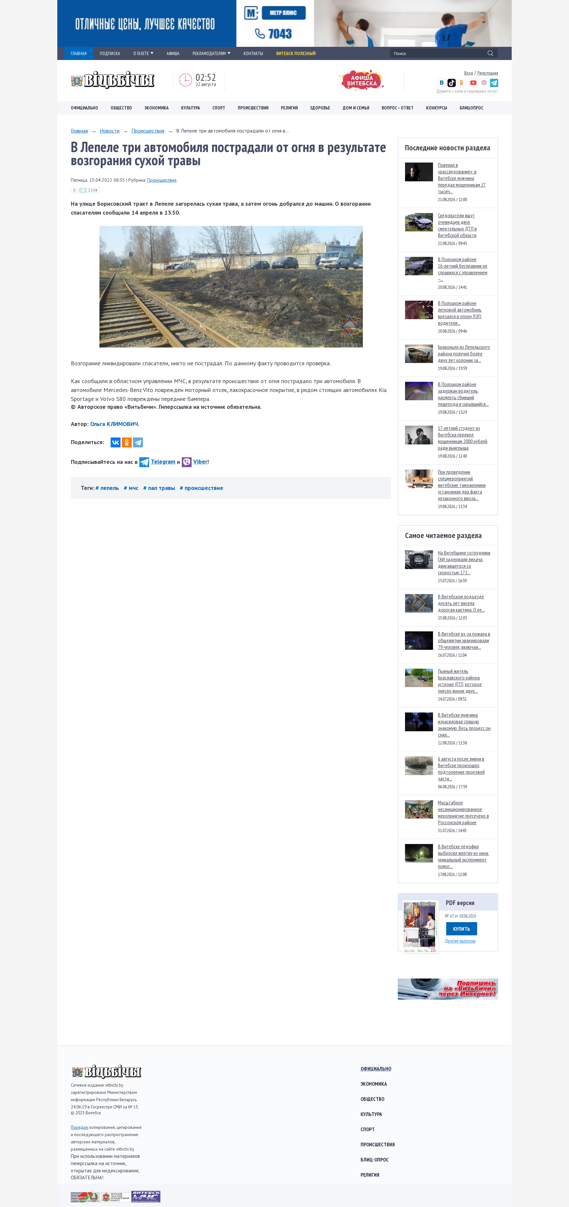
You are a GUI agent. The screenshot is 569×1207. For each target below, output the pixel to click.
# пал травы (159, 488)
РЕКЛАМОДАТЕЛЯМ (209, 53)
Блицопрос (471, 108)
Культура (190, 108)
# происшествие (201, 488)
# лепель (108, 488)
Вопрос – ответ (398, 108)
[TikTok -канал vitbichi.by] (451, 85)
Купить (461, 928)
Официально (84, 108)
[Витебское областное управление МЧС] (145, 1200)
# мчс (132, 488)
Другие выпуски (460, 940)
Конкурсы (436, 108)
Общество (121, 108)
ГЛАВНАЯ (79, 53)
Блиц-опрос (375, 1159)
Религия (289, 108)
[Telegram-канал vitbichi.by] (494, 85)
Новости (110, 130)
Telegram (163, 461)
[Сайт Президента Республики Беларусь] (86, 1200)
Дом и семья (356, 108)
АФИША (173, 53)
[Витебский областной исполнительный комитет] (116, 1200)
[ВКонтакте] (116, 442)
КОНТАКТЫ (253, 53)
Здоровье (320, 108)
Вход (468, 73)
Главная (79, 130)
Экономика (157, 108)
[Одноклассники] (127, 442)
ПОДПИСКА (110, 53)
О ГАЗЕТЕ (141, 53)
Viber (200, 461)
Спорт (218, 108)
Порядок (79, 1127)
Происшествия (253, 108)
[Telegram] (138, 442)
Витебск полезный (295, 53)
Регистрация (487, 73)
